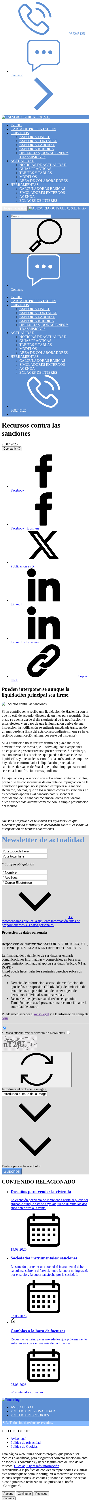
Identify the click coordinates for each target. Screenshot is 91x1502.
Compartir (10, 448)
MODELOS (28, 177)
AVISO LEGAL (22, 1407)
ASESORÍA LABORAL (37, 145)
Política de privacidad (26, 1442)
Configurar (24, 1493)
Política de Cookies (24, 1446)
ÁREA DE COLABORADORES (43, 181)
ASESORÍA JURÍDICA (36, 149)
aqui (5, 1018)
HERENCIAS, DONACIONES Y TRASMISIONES (43, 155)
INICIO (16, 125)
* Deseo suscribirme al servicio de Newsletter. (34, 1033)
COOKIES (9, 1498)
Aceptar (8, 1493)
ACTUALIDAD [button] (22, 161)
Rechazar (41, 1493)
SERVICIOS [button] (20, 133)
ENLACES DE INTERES (38, 200)
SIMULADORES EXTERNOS (42, 192)
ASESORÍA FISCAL (34, 137)
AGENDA (27, 196)
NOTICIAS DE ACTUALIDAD (42, 165)
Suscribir (12, 1171)
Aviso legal (18, 1438)
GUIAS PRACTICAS (35, 169)
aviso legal (41, 1014)
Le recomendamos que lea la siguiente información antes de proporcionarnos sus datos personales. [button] (41, 921)
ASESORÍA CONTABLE (38, 141)
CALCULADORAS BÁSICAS (42, 188)
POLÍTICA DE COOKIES (30, 1415)
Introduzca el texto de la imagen (24, 1089)
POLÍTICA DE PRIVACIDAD (33, 1411)
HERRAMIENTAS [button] (25, 185)
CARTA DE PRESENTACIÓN (33, 129)
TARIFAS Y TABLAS (35, 173)
